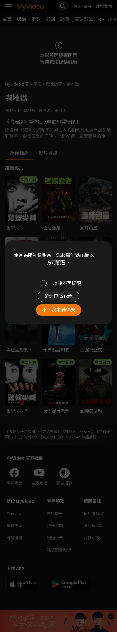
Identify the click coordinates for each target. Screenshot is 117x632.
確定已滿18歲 (58, 296)
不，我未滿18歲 (58, 309)
